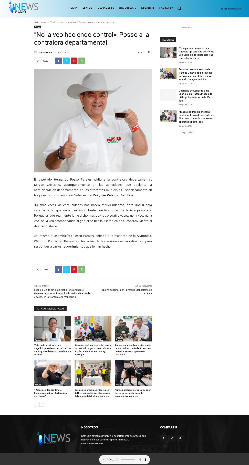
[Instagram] (171, 438)
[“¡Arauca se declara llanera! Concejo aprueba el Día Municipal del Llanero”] (52, 373)
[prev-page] (36, 404)
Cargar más (186, 132)
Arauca (44, 22)
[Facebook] (58, 61)
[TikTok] (180, 438)
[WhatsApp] (81, 61)
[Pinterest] (74, 61)
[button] (179, 8)
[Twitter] (66, 61)
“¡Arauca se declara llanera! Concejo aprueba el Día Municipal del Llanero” (51, 393)
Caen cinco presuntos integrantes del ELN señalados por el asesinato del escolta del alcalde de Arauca (92, 393)
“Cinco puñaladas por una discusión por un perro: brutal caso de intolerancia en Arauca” (133, 393)
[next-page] (41, 404)
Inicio (36, 22)
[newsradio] (36, 52)
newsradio (46, 52)
